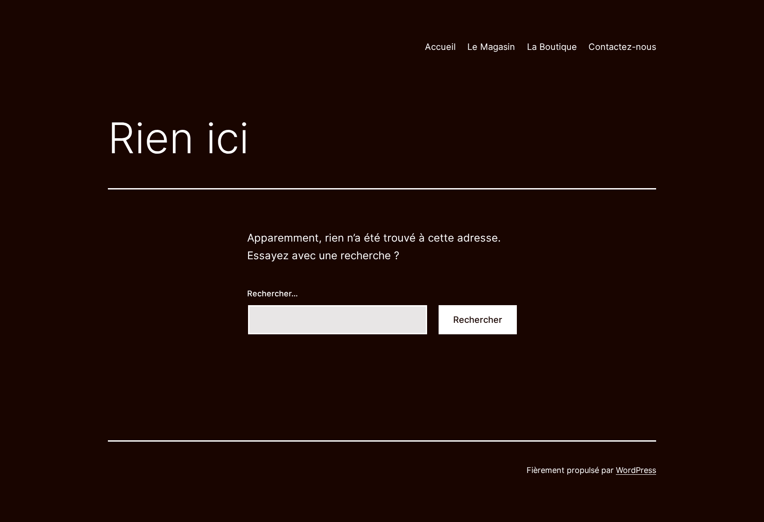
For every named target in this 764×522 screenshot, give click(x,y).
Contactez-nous (622, 47)
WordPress (636, 470)
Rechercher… (272, 293)
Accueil (440, 47)
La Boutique (552, 47)
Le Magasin (491, 47)
